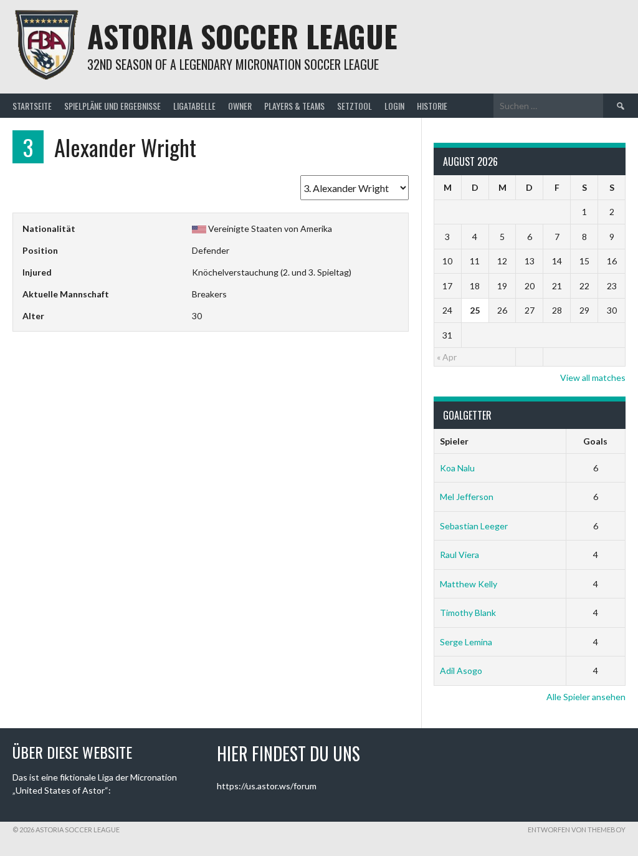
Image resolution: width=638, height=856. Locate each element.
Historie (432, 105)
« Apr (447, 357)
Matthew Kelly (468, 584)
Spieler (454, 441)
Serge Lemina (466, 642)
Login (394, 105)
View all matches (593, 377)
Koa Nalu (457, 468)
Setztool (354, 105)
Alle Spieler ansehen (586, 696)
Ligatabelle (194, 105)
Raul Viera (459, 554)
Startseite (32, 105)
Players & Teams (294, 105)
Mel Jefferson (466, 496)
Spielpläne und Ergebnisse (112, 105)
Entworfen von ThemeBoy (577, 829)
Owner (240, 105)
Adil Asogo (461, 670)
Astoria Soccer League (242, 36)
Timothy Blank (468, 612)
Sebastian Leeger (474, 526)
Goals (595, 441)
